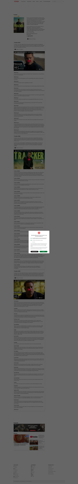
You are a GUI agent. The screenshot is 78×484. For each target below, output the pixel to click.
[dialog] (39, 242)
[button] (39, 242)
